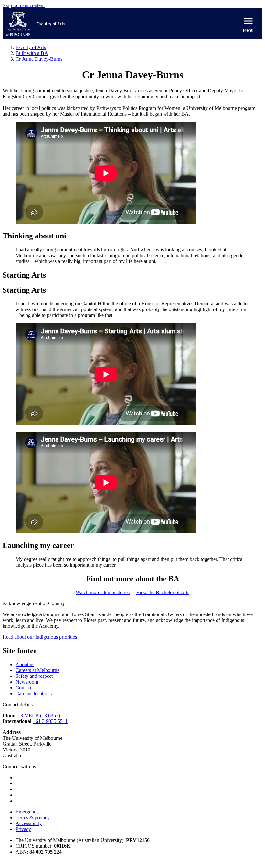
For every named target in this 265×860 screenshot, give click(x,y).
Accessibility (29, 823)
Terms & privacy (33, 817)
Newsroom (27, 682)
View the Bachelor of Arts (162, 592)
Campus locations (34, 693)
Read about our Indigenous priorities (40, 637)
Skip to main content (24, 5)
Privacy (23, 829)
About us (25, 664)
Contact (23, 687)
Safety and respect (34, 676)
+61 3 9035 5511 (50, 721)
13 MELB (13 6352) (39, 715)
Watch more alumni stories (103, 592)
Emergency (27, 811)
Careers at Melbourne (37, 670)
